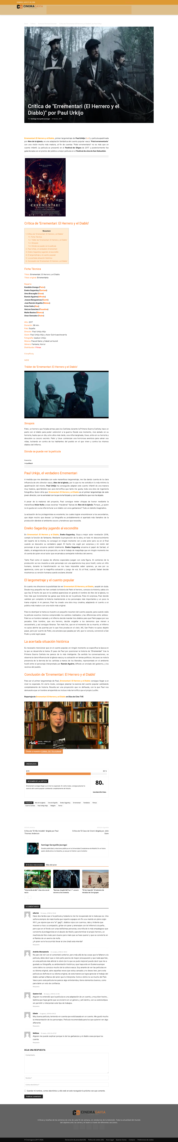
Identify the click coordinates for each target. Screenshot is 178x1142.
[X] (32, 129)
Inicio (26, 24)
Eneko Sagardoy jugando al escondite (42, 252)
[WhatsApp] (49, 129)
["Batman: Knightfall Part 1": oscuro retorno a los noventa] (66, 879)
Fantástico (86, 803)
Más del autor (51, 865)
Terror (60, 805)
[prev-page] (25, 897)
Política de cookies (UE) (96, 1140)
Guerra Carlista (30, 805)
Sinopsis (33, 243)
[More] (54, 129)
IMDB (26, 360)
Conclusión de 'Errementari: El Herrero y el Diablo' (46, 261)
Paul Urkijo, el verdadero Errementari (41, 249)
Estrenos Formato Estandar (47, 24)
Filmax (95, 803)
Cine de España (53, 803)
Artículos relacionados (34, 865)
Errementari (77, 803)
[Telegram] (43, 129)
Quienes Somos (121, 1140)
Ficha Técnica (35, 237)
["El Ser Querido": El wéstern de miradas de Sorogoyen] (95, 879)
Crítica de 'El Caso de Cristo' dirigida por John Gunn (90, 832)
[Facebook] (26, 129)
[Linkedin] (37, 129)
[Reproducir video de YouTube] (66, 394)
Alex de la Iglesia (40, 803)
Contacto (132, 1140)
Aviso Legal (110, 1140)
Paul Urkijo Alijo (43, 805)
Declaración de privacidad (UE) (75, 1140)
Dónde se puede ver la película (42, 246)
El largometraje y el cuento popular (41, 255)
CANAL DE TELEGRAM (51, 751)
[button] (143, 2)
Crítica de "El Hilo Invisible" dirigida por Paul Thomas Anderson (41, 832)
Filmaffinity (29, 354)
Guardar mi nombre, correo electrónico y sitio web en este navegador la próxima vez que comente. (66, 1091)
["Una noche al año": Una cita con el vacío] (37, 879)
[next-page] (29, 897)
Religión (53, 805)
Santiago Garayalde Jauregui (40, 119)
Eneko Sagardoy (65, 803)
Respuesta (36, 944)
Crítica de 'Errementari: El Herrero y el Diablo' (44, 234)
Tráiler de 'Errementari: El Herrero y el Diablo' (47, 240)
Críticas (33, 24)
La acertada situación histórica (39, 258)
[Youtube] (102, 1126)
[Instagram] (82, 1126)
